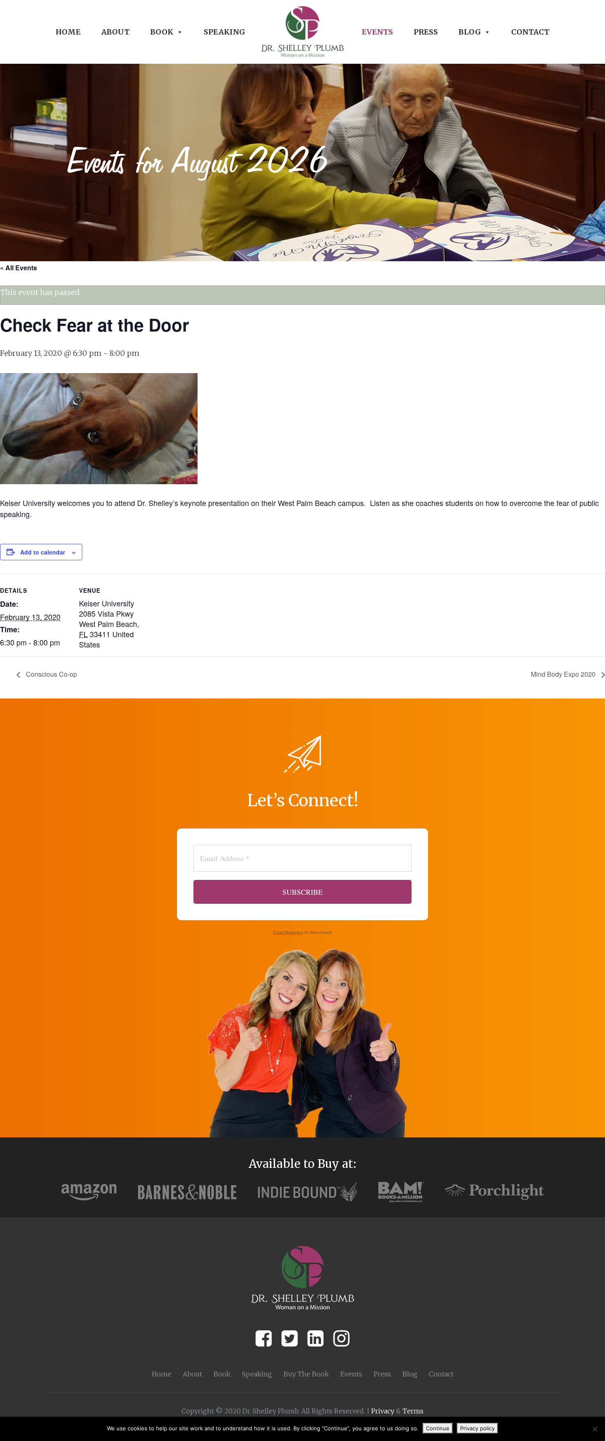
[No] (595, 1429)
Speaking (224, 32)
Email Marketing (288, 932)
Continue (437, 1428)
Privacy (382, 1411)
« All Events (18, 267)
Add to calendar (42, 552)
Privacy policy (477, 1428)
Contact (530, 32)
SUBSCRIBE (302, 892)
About (115, 32)
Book (161, 32)
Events (377, 32)
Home (68, 32)
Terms (413, 1411)
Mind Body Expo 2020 (564, 674)
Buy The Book (306, 1374)
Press (426, 32)
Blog (469, 32)
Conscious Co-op (50, 674)
